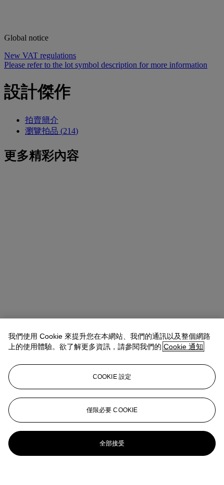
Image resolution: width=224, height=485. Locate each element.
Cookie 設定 (112, 376)
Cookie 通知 (183, 346)
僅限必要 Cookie (112, 410)
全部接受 (112, 443)
